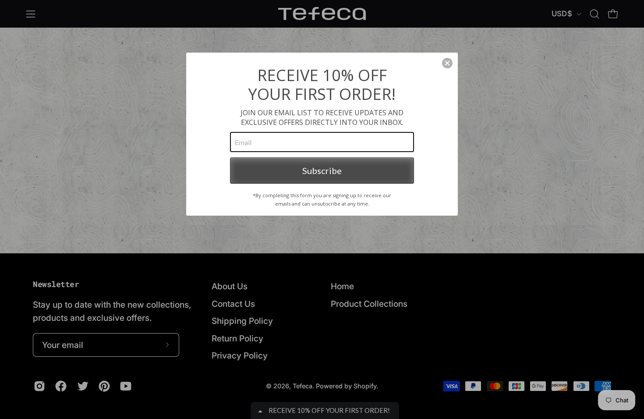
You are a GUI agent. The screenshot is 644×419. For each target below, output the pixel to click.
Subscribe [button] (322, 170)
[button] (447, 63)
